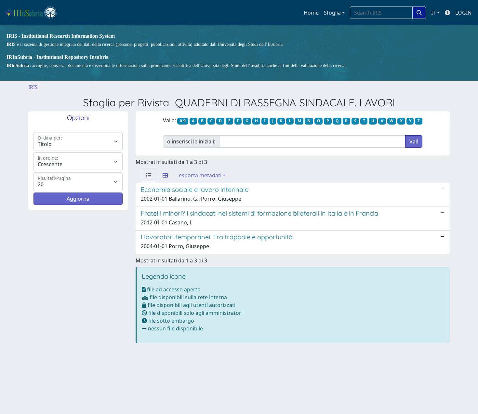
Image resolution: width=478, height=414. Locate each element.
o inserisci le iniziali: (191, 141)
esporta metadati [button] (200, 175)
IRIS (33, 87)
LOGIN (463, 12)
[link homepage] (33, 12)
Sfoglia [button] (332, 12)
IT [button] (433, 12)
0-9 (183, 121)
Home (311, 12)
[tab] (149, 175)
